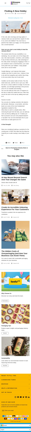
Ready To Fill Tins (8, 375)
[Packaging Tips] (15, 314)
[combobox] (15, 425)
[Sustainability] (15, 346)
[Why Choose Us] (15, 281)
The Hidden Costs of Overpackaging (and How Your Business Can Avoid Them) (14, 253)
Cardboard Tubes (8, 379)
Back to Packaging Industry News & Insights (17, 148)
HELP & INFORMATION (9, 388)
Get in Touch (6, 392)
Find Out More (5, 300)
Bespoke (4, 384)
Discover (5, 333)
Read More (5, 365)
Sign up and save (8, 402)
